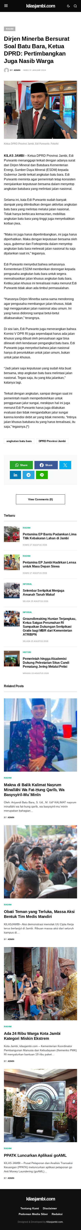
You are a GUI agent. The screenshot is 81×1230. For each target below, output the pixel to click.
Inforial (27, 584)
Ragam (9, 29)
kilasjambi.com (40, 5)
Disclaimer (50, 1208)
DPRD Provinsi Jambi (52, 441)
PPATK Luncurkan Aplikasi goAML (35, 1155)
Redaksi (57, 1214)
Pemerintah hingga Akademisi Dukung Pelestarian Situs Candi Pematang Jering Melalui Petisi (46, 662)
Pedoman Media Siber (33, 1214)
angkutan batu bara (19, 441)
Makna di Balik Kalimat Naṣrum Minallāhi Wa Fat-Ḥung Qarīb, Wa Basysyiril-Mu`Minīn (34, 790)
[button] (6, 6)
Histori (27, 652)
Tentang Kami (29, 1208)
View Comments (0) (40, 499)
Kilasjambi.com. (54, 1222)
